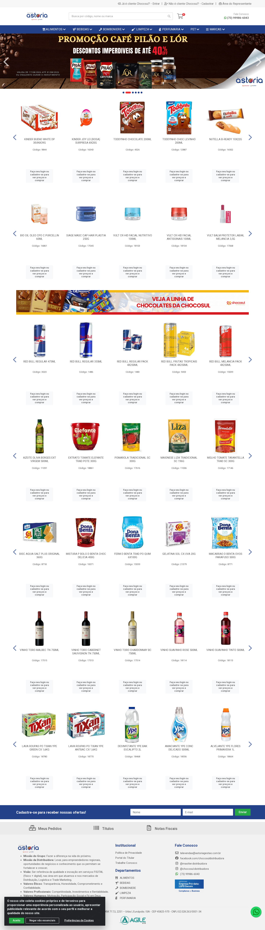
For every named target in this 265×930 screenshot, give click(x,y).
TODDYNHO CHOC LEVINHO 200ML (179, 141)
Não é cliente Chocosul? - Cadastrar (191, 3)
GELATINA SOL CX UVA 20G (179, 553)
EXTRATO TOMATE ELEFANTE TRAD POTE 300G (86, 459)
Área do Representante (236, 3)
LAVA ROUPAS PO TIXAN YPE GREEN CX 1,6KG (39, 748)
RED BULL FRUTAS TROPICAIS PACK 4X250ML (179, 363)
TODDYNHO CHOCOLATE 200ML (132, 139)
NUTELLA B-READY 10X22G (225, 139)
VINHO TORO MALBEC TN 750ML (39, 650)
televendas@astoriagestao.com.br (200, 853)
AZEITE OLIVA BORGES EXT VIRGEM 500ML (39, 459)
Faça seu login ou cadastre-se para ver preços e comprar (39, 176)
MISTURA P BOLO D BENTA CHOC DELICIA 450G (86, 555)
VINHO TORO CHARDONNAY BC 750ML (132, 651)
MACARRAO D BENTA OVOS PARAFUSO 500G (225, 555)
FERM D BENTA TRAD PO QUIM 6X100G (132, 555)
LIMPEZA (125, 893)
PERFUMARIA (128, 898)
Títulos (107, 828)
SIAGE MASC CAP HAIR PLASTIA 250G (86, 237)
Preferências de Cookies (79, 920)
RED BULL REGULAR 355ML (86, 361)
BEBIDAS (125, 883)
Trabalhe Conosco (126, 863)
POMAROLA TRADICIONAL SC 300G (132, 459)
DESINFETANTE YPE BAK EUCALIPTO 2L (132, 748)
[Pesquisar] (169, 16)
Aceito (16, 920)
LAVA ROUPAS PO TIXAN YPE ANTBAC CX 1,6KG (86, 748)
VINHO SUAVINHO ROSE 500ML (179, 650)
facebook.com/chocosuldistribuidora (201, 858)
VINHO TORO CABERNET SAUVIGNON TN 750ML (86, 651)
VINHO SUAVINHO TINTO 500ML (225, 650)
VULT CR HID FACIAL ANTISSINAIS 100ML (179, 237)
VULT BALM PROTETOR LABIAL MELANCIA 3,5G (225, 237)
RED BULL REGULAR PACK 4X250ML (132, 363)
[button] (123, 92)
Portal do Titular (124, 857)
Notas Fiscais (165, 828)
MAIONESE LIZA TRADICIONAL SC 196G (179, 459)
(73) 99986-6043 (238, 17)
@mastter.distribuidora (193, 863)
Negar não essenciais (42, 920)
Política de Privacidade (128, 852)
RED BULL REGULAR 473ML (39, 361)
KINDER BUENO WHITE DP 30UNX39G (39, 141)
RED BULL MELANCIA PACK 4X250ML (225, 363)
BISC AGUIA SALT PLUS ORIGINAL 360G (39, 555)
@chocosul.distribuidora (194, 868)
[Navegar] (6, 62)
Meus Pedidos (49, 828)
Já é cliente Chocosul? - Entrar (141, 3)
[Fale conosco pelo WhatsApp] (256, 912)
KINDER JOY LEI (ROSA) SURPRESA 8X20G (86, 141)
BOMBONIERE (128, 888)
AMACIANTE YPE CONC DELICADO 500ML (179, 748)
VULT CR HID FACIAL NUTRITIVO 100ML (132, 237)
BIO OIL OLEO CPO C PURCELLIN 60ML (39, 237)
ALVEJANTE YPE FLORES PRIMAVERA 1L (225, 748)
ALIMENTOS (127, 877)
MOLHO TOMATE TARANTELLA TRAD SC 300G (225, 459)
